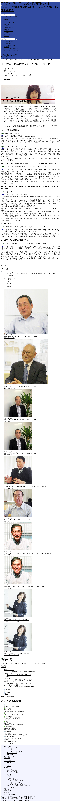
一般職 (9, 776)
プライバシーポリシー (10, 794)
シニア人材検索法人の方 (11, 48)
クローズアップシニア (10, 43)
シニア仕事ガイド (9, 22)
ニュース (9, 285)
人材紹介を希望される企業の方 (16, 784)
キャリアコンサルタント (14, 75)
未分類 (9, 286)
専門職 (9, 774)
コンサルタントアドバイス (14, 751)
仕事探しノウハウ (12, 748)
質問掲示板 (7, 758)
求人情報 (3, 665)
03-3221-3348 (4, 18)
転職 (30, 75)
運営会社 (6, 792)
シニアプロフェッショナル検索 (16, 780)
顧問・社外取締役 (12, 771)
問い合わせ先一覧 (12, 753)
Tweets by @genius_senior (7, 696)
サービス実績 (11, 787)
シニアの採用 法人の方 (11, 779)
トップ (2, 59)
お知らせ (9, 281)
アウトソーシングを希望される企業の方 (18, 785)
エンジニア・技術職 (12, 772)
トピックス (10, 762)
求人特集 (6, 29)
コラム (9, 283)
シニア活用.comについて (14, 782)
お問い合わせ (4, 19)
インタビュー (22, 59)
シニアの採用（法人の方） (11, 50)
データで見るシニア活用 (14, 754)
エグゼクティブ (11, 769)
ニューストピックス (9, 27)
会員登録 (3, 667)
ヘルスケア (25, 75)
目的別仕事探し (11, 749)
